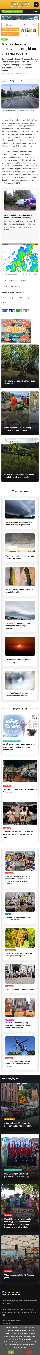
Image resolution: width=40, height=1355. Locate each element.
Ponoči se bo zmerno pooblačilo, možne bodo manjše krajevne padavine (18, 625)
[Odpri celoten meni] (36, 4)
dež (4, 298)
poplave (29, 298)
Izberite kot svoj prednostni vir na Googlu (19, 81)
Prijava (35, 11)
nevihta (20, 298)
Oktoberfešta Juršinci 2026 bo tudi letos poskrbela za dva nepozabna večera (18, 834)
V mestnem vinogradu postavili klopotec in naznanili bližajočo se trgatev (18, 1063)
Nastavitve (20, 1352)
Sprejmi (11, 1352)
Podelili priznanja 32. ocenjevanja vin (20, 989)
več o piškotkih (10, 1345)
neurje (11, 298)
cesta (4, 302)
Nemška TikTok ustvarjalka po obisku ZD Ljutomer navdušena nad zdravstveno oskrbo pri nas (19, 1025)
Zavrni (29, 1352)
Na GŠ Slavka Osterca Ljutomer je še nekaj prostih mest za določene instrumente (19, 747)
